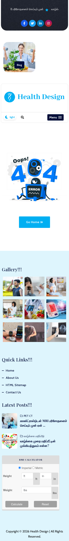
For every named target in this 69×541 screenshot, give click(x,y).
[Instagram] (48, 23)
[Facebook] (24, 23)
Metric (39, 468)
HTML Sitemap (16, 385)
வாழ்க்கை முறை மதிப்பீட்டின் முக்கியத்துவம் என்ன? (38, 443)
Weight (7, 490)
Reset (45, 504)
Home (10, 370)
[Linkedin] (40, 23)
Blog (19, 64)
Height (7, 476)
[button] (55, 117)
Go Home (32, 222)
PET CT (28, 416)
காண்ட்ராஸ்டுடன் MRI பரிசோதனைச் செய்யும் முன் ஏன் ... (43, 423)
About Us (12, 378)
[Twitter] (32, 23)
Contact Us (13, 392)
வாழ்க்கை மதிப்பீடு (34, 436)
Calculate (16, 504)
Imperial (26, 468)
